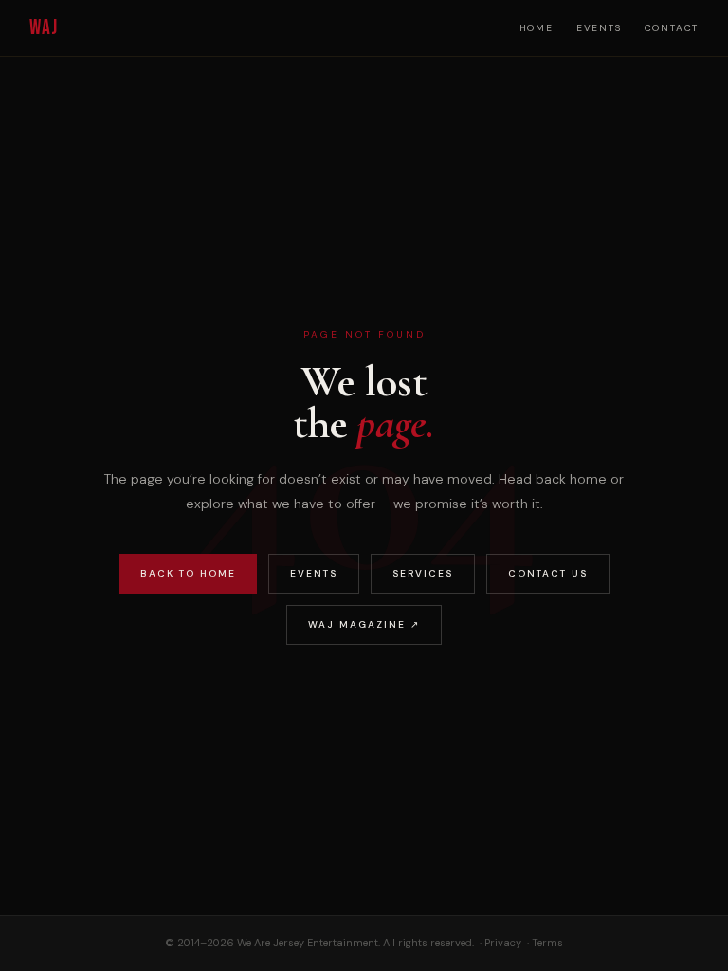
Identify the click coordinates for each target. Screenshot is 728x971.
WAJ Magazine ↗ (364, 624)
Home (536, 28)
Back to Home (188, 573)
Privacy (502, 942)
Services (422, 573)
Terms (547, 942)
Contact (672, 28)
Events (599, 28)
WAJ (44, 28)
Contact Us (548, 573)
